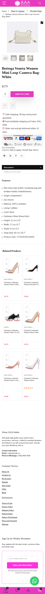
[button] (42, 22)
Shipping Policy (8, 510)
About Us (5, 472)
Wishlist (5, 482)
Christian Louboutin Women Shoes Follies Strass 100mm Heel (31, 332)
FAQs (4, 489)
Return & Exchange (9, 517)
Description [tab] (9, 167)
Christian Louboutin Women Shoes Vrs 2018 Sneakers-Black (12, 332)
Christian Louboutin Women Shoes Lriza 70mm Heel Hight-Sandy (11, 381)
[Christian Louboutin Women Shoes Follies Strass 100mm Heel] (32, 316)
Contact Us (6, 475)
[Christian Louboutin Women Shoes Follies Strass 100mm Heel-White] (12, 268)
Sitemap (5, 524)
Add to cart (22, 94)
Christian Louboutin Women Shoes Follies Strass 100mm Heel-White (11, 285)
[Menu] (5, 3)
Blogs (4, 493)
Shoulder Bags (36, 11)
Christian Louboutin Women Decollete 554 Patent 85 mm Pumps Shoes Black (32, 285)
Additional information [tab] (12, 172)
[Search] (40, 3)
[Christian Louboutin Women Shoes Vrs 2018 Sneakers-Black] (12, 316)
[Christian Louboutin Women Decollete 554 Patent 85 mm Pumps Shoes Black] (32, 268)
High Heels (8, 279)
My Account (6, 479)
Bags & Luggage (17, 11)
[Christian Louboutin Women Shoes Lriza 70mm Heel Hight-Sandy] (12, 364)
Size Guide (6, 486)
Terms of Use (7, 503)
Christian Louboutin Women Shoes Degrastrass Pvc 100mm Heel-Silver (31, 381)
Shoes (6, 327)
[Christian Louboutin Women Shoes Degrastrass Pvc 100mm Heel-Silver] (32, 364)
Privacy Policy (7, 507)
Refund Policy (7, 514)
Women (35, 150)
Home (4, 11)
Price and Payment (9, 521)
